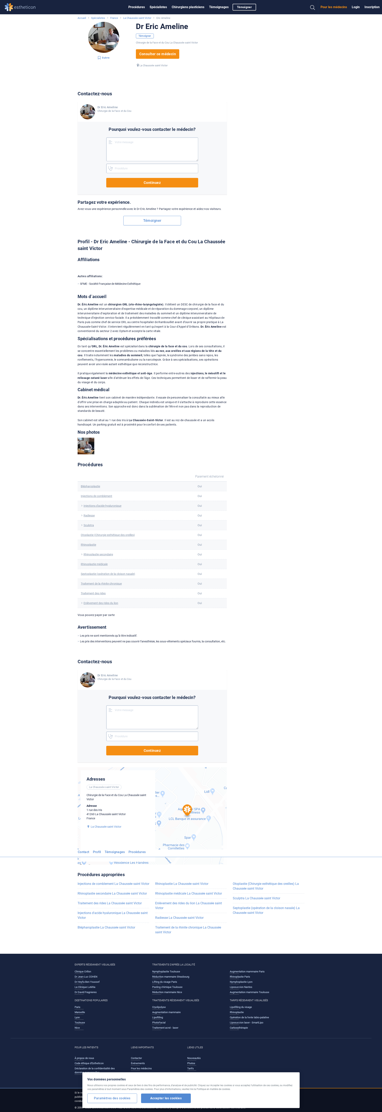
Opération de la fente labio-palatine (249, 1017)
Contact (83, 852)
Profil (97, 852)
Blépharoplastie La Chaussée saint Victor (106, 927)
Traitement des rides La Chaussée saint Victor (110, 903)
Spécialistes (158, 7)
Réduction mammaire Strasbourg (170, 976)
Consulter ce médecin (157, 54)
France (114, 17)
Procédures (136, 7)
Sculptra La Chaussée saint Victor (256, 898)
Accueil (82, 17)
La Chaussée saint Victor (137, 17)
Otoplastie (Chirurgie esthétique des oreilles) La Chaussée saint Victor (266, 886)
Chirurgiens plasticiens (188, 7)
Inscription (372, 7)
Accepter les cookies (166, 1098)
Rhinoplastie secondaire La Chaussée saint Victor (112, 893)
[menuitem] (136, 7)
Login (356, 7)
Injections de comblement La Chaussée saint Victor (113, 884)
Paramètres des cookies (112, 1098)
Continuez (152, 183)
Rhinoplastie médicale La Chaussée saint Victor (188, 893)
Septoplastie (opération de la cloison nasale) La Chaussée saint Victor (266, 910)
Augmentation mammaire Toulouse (249, 992)
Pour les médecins (334, 7)
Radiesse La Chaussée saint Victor (179, 918)
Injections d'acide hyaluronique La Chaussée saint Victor (113, 915)
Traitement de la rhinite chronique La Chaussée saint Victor (188, 930)
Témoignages (219, 7)
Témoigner (244, 7)
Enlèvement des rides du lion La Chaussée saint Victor (188, 905)
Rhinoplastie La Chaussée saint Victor (181, 884)
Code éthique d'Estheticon (89, 1063)
